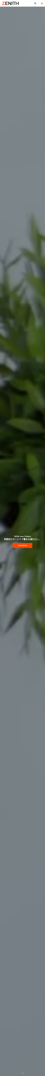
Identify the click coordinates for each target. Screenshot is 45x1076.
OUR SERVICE (22, 545)
